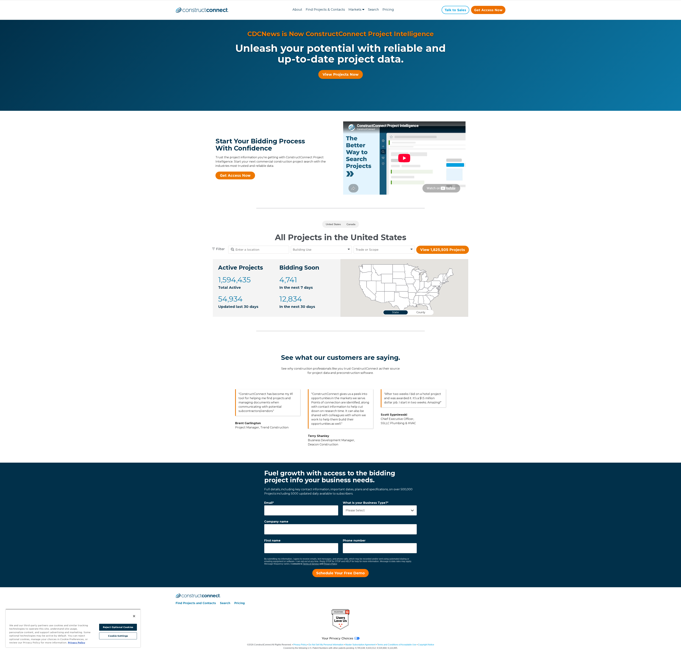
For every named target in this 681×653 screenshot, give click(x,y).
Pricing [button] (388, 10)
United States (333, 224)
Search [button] (373, 10)
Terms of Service (311, 564)
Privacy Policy (330, 564)
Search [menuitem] (225, 603)
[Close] (134, 616)
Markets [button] (354, 10)
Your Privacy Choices (337, 638)
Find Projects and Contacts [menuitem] (196, 603)
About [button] (297, 10)
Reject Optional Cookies (118, 627)
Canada (351, 224)
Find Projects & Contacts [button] (325, 10)
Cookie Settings (118, 636)
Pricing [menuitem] (239, 603)
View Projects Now (341, 74)
